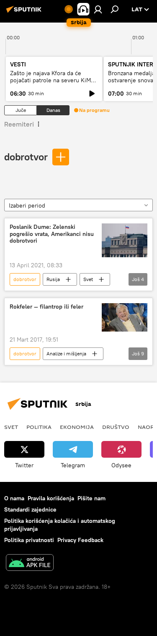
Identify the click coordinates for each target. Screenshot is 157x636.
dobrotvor (26, 156)
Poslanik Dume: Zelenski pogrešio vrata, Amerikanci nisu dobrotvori (52, 234)
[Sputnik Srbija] (25, 12)
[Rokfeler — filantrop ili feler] (124, 317)
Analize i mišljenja (66, 353)
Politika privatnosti (29, 540)
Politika (38, 427)
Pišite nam (91, 498)
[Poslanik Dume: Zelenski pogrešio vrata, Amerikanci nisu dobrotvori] (124, 240)
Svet (88, 279)
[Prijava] (98, 9)
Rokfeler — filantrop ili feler (46, 306)
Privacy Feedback (80, 540)
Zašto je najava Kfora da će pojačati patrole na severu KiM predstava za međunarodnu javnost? (50, 83)
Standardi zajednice (30, 509)
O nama (14, 498)
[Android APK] (29, 563)
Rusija (53, 279)
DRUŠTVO (115, 427)
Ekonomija (77, 427)
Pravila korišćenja (51, 498)
